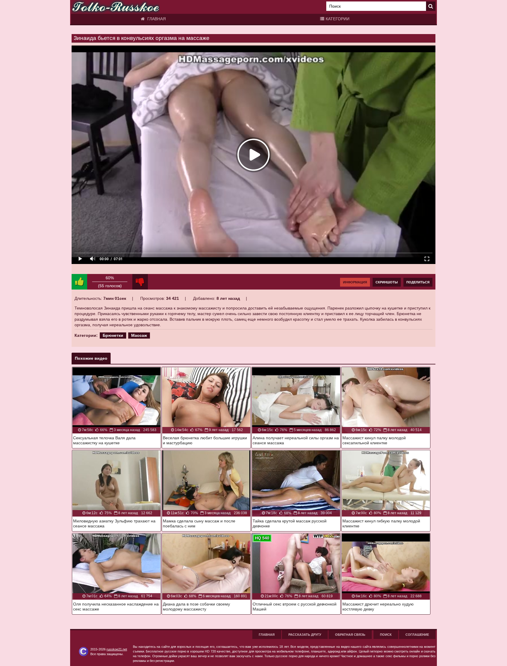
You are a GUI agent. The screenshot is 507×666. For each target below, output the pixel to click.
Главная (156, 18)
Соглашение (417, 634)
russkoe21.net (117, 649)
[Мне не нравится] (140, 282)
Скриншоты (387, 282)
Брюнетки (113, 335)
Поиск (386, 634)
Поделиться (418, 282)
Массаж (139, 335)
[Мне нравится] (79, 282)
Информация (355, 282)
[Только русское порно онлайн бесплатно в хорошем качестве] (116, 7)
